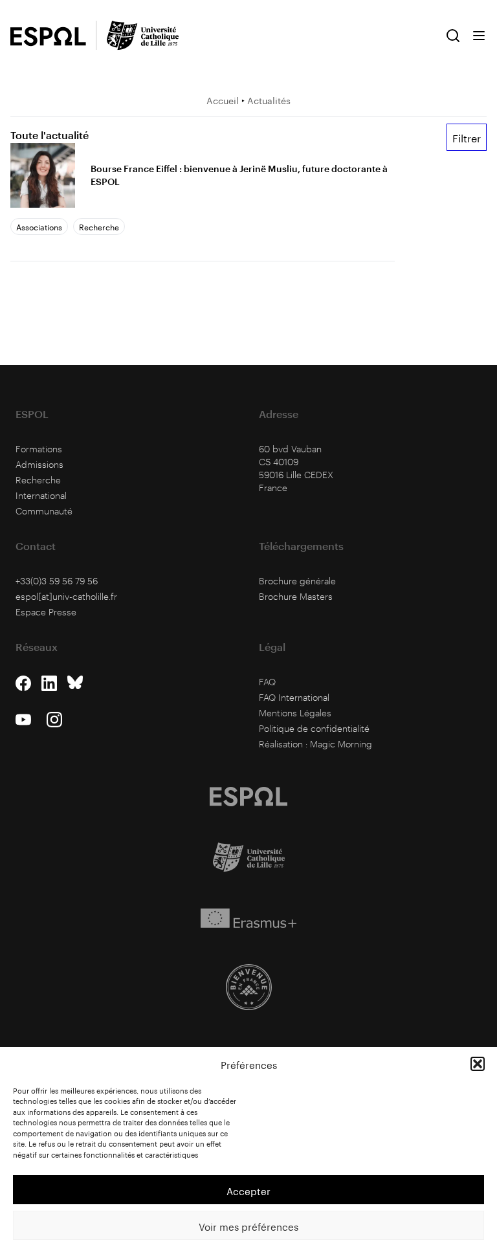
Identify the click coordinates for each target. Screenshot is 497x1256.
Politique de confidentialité (314, 728)
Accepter (248, 1190)
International (41, 495)
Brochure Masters (296, 596)
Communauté (44, 510)
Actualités (269, 100)
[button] (477, 1063)
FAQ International (294, 697)
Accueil (222, 100)
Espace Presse (46, 611)
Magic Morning (341, 743)
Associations (39, 226)
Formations (39, 448)
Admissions (39, 464)
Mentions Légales (295, 712)
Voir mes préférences (248, 1225)
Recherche (99, 226)
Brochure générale (297, 580)
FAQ (267, 681)
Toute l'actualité (49, 135)
